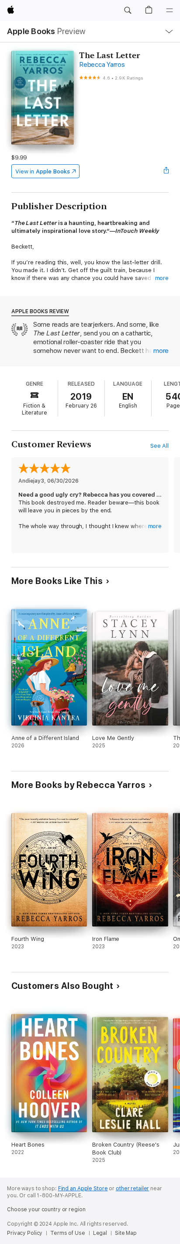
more (162, 278)
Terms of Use (67, 1233)
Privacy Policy (24, 1233)
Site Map (126, 1233)
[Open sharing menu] (166, 171)
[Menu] (169, 10)
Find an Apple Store (83, 1188)
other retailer (132, 1188)
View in (42, 171)
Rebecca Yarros (102, 65)
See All (159, 445)
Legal (100, 1233)
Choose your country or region (46, 1209)
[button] (127, 10)
